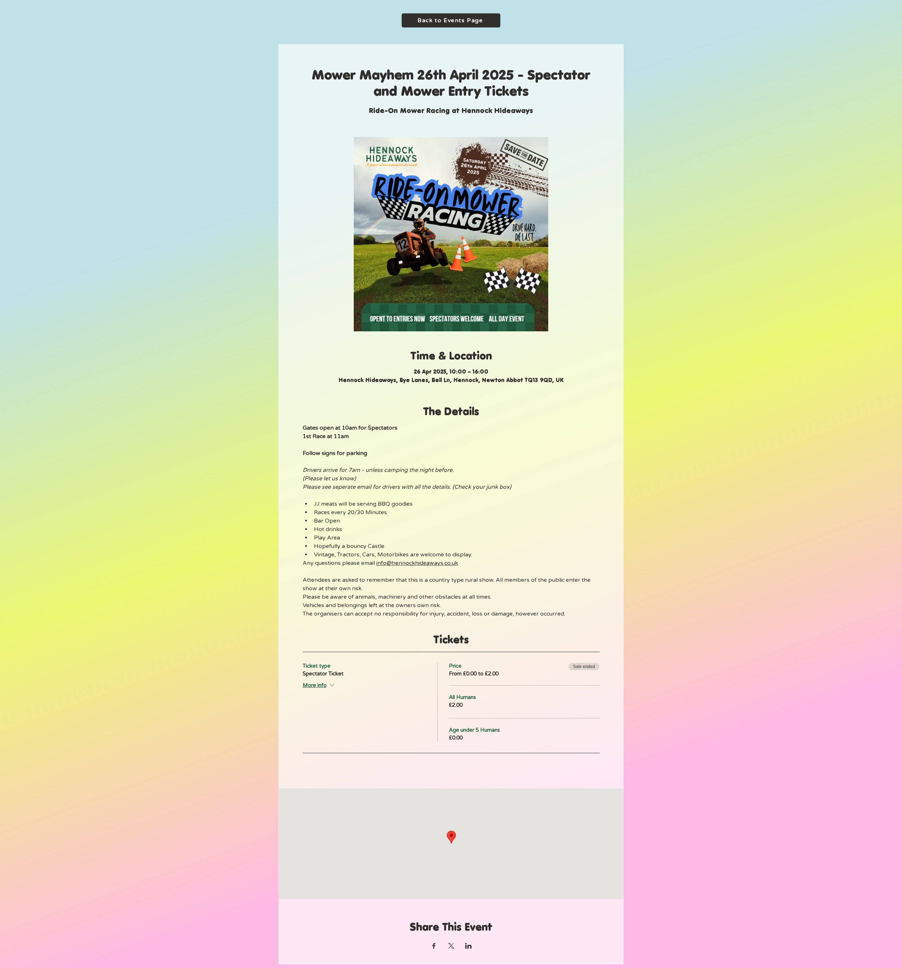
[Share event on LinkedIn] (468, 946)
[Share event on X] (451, 946)
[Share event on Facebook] (434, 946)
